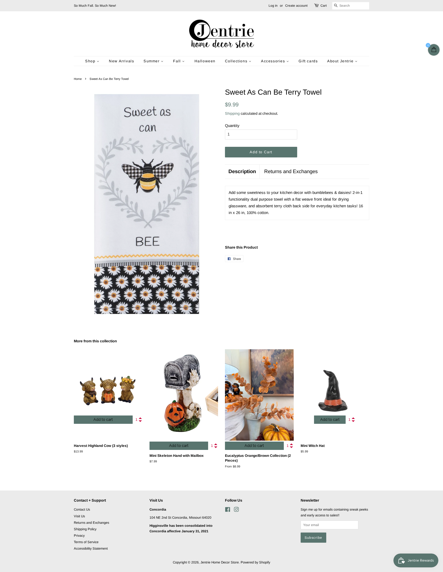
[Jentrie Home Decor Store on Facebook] (227, 510)
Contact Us (82, 509)
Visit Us (79, 516)
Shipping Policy (85, 529)
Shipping (232, 113)
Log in (273, 5)
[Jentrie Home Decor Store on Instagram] (236, 510)
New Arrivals (121, 61)
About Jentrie (341, 61)
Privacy (79, 535)
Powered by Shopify (255, 562)
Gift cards (308, 61)
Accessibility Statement (91, 548)
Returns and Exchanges (291, 171)
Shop (91, 61)
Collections (237, 61)
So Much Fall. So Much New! (95, 5)
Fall (177, 61)
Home (78, 79)
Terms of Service (86, 542)
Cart (323, 5)
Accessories (273, 61)
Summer (152, 61)
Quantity (232, 125)
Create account (296, 5)
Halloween (205, 61)
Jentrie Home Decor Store (220, 562)
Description (242, 171)
